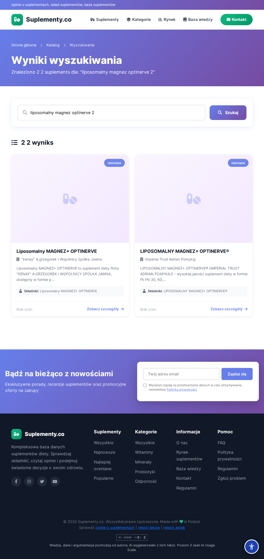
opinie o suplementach (115, 527)
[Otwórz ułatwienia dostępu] (251, 546)
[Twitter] (42, 481)
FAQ (221, 442)
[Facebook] (16, 481)
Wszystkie (103, 442)
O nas (181, 442)
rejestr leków (149, 527)
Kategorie (141, 19)
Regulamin (186, 488)
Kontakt (239, 19)
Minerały (143, 462)
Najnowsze (104, 452)
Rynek (170, 19)
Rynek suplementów (189, 455)
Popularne (103, 478)
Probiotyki (145, 471)
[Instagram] (29, 481)
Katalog (53, 45)
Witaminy (144, 452)
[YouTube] (55, 481)
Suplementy (107, 19)
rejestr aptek (174, 527)
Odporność (146, 481)
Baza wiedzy (200, 19)
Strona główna (23, 45)
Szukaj (231, 112)
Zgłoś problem (232, 478)
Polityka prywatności (182, 389)
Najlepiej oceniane (102, 465)
